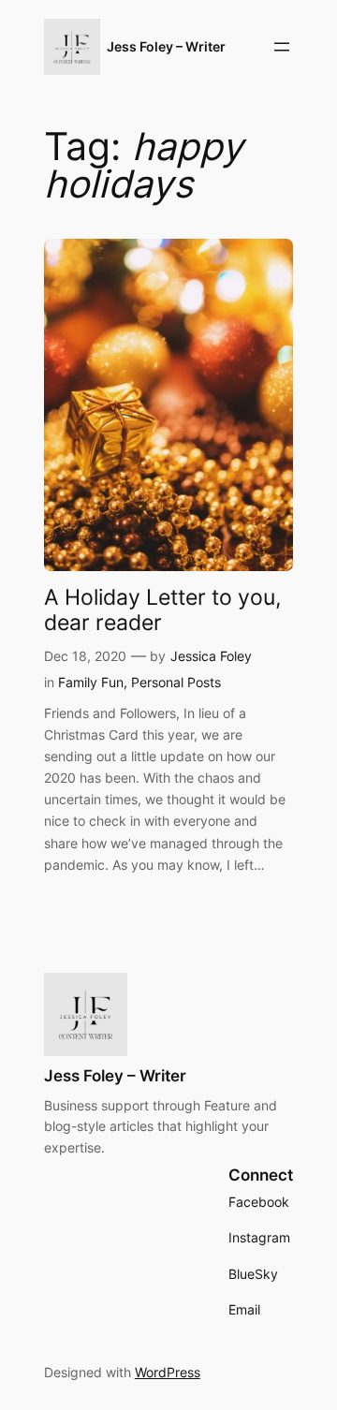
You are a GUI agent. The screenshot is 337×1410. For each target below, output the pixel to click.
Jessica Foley (211, 656)
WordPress (167, 1372)
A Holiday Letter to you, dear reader (162, 609)
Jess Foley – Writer (166, 46)
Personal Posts (176, 682)
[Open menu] (282, 47)
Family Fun (91, 682)
